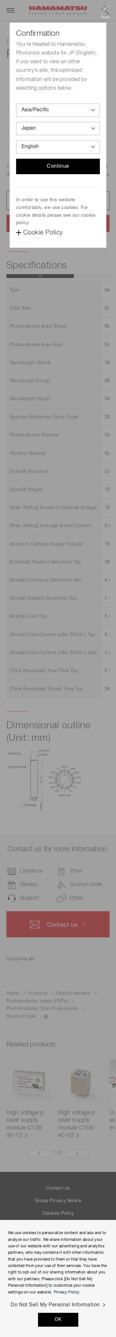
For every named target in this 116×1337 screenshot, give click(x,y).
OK (58, 1319)
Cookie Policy (43, 232)
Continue (58, 166)
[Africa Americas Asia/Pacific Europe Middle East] (58, 110)
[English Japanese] (58, 147)
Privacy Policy (67, 1292)
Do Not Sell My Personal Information (55, 1305)
